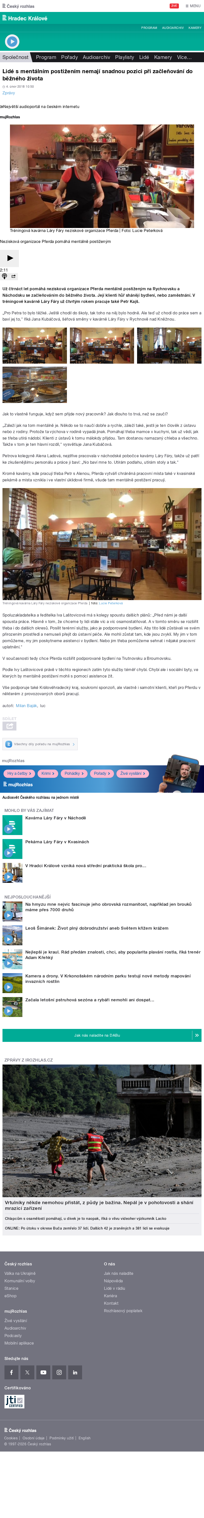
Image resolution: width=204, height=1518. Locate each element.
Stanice (11, 1288)
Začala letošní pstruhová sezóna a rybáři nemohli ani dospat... (89, 999)
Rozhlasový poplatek (123, 1310)
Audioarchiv (173, 28)
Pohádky (72, 773)
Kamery (195, 28)
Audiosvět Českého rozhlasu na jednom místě (40, 797)
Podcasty (13, 1335)
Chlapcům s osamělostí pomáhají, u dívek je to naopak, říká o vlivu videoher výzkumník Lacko (85, 1219)
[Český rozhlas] (18, 6)
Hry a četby (17, 773)
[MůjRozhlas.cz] (10, 117)
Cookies (11, 1438)
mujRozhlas (13, 760)
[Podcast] (4, 276)
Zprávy (8, 93)
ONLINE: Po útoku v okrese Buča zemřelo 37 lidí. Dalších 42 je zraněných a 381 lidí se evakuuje (87, 1228)
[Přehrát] (9, 258)
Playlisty (124, 57)
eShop (10, 1295)
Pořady (69, 57)
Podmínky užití (62, 1438)
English (85, 1438)
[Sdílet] (13, 276)
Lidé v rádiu (114, 1288)
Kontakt (111, 1303)
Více (184, 57)
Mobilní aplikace (19, 1343)
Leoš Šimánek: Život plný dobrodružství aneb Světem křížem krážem (97, 928)
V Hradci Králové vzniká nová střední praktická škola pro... (85, 865)
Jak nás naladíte (119, 1273)
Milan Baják (26, 705)
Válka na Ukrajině (20, 1273)
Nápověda (113, 1281)
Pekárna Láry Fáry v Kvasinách (57, 841)
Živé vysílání (130, 773)
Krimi (46, 773)
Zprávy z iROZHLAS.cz (28, 1060)
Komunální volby (19, 1281)
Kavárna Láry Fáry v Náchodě (55, 817)
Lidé (144, 57)
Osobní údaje (34, 1438)
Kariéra (110, 1295)
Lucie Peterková (111, 603)
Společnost (15, 57)
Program (149, 28)
